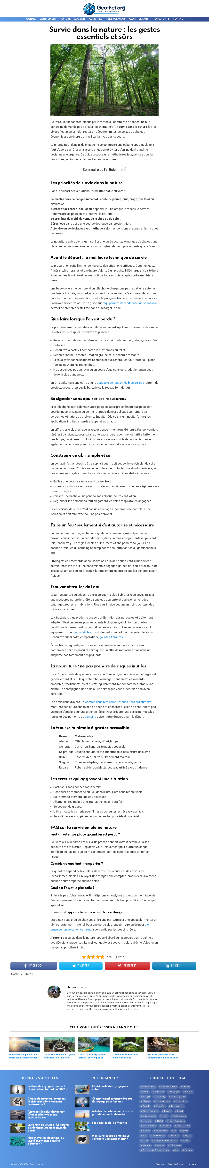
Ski (174, 1131)
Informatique (149, 1126)
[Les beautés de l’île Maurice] (82, 1126)
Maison (79, 19)
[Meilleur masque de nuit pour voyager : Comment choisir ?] (82, 1139)
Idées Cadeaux (177, 1121)
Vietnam (147, 1145)
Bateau (189, 1092)
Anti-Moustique (169, 1087)
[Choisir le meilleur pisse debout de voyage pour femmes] (82, 1102)
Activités (95, 19)
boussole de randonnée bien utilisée (120, 382)
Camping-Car (178, 1096)
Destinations (177, 1106)
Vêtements (175, 1145)
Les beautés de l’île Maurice (109, 1123)
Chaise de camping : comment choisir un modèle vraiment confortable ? (47, 1101)
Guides (31, 19)
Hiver (164, 1116)
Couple (146, 1106)
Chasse (146, 1101)
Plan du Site (193, 1164)
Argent (186, 1087)
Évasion (188, 1150)
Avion (145, 1092)
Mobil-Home (183, 1126)
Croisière (160, 1106)
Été (176, 1150)
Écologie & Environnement (156, 1150)
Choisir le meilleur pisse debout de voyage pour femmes (112, 1100)
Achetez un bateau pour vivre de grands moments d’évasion (112, 1113)
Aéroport (159, 1092)
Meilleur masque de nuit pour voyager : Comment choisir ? (110, 1137)
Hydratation (179, 1116)
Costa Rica (181, 1101)
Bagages (174, 1092)
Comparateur (163, 1101)
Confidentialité (175, 1164)
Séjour (188, 1136)
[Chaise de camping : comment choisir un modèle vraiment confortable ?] (17, 1102)
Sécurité (175, 1136)
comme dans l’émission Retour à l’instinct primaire (118, 702)
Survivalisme (22, 974)
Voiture (160, 1145)
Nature (65, 19)
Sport (185, 1131)
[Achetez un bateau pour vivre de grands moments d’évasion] (82, 1114)
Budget (146, 1096)
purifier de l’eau (83, 632)
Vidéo (186, 1140)
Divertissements (150, 1111)
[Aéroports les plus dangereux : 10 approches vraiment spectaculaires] (17, 1115)
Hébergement (115, 19)
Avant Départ (138, 19)
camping (90, 716)
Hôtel (160, 1121)
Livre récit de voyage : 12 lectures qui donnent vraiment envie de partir (48, 1128)
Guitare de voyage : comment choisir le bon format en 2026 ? (47, 1088)
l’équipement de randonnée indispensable (130, 303)
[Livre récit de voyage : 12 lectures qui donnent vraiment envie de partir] (17, 1128)
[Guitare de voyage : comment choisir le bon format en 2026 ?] (17, 1089)
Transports (160, 19)
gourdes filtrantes (111, 637)
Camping (160, 1096)
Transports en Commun (165, 1140)
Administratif (149, 1087)
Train (145, 1140)
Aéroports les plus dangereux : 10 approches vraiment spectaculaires (47, 1114)
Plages (146, 1131)
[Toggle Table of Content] (121, 169)
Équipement (48, 19)
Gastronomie (149, 1116)
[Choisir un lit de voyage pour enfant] (82, 1089)
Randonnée (162, 1131)
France (167, 1111)
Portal (178, 19)
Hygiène (147, 1121)
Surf (144, 1136)
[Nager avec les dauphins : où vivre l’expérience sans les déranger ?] (17, 1141)
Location (166, 1126)
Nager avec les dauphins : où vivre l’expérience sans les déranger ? (46, 1141)
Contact (160, 1164)
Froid (180, 1111)
